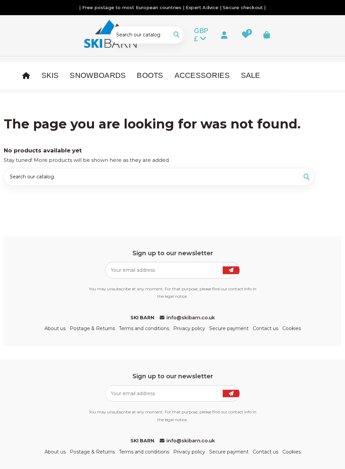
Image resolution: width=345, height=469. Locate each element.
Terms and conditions (144, 328)
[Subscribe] (231, 270)
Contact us (265, 328)
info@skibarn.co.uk (190, 318)
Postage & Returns (92, 328)
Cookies (291, 328)
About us (55, 328)
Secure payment (229, 328)
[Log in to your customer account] (218, 34)
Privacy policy (189, 328)
